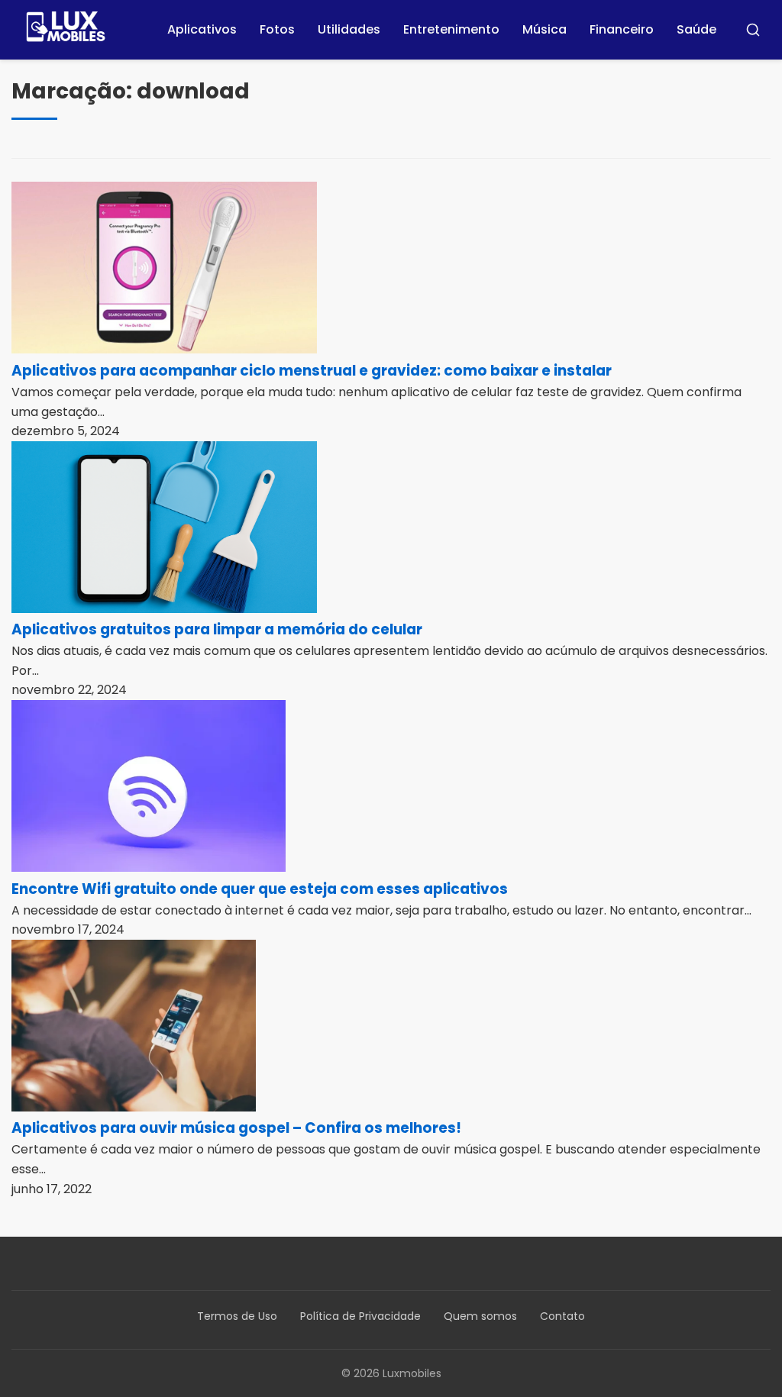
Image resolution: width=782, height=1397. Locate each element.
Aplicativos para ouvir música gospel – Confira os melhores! (236, 1128)
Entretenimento (451, 29)
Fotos (277, 29)
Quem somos (480, 1316)
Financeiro (622, 29)
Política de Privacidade (360, 1316)
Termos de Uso (237, 1316)
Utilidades (349, 29)
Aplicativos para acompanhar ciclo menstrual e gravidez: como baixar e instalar (311, 370)
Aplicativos (202, 29)
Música (544, 29)
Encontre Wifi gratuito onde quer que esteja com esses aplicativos (259, 889)
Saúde (696, 29)
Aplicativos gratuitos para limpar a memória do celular (216, 629)
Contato (562, 1316)
